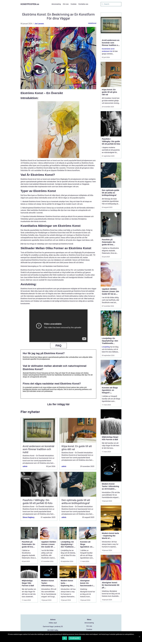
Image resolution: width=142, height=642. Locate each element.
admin (25, 466)
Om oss (66, 4)
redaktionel (92, 23)
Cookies (73, 4)
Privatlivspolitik (74, 638)
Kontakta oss (83, 4)
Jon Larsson (39, 24)
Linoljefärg (106, 347)
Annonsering (56, 4)
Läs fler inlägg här (58, 404)
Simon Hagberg (28, 517)
